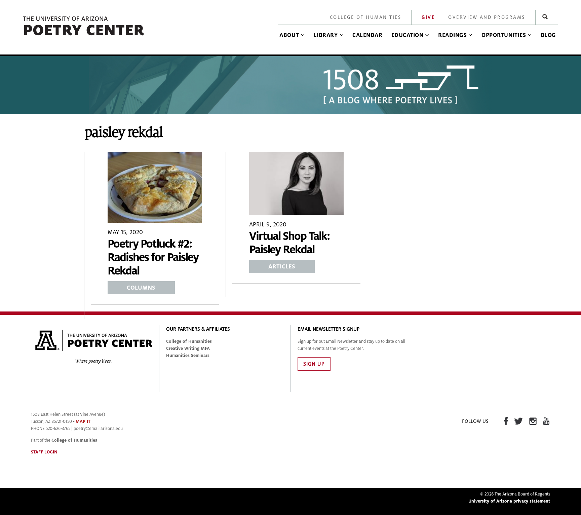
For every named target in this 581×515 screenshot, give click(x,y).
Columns (141, 288)
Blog (548, 35)
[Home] (84, 36)
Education (407, 35)
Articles (281, 266)
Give (428, 17)
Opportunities (503, 35)
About (289, 35)
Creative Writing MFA (188, 348)
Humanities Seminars (187, 355)
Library (326, 35)
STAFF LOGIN (44, 452)
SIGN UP (314, 364)
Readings (452, 35)
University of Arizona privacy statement (509, 501)
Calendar (367, 35)
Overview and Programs (486, 17)
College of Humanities (365, 17)
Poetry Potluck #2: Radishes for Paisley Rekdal (153, 257)
